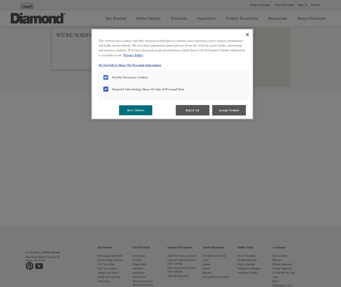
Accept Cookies (229, 110)
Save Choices (136, 110)
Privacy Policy (133, 55)
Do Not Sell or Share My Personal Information (130, 65)
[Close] (247, 34)
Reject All (192, 110)
